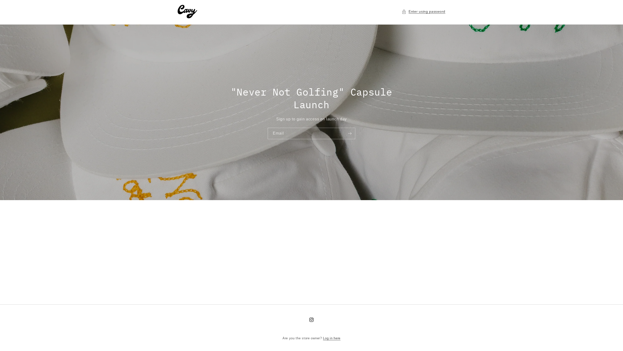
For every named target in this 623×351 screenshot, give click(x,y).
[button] (423, 12)
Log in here (331, 338)
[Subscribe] (349, 133)
